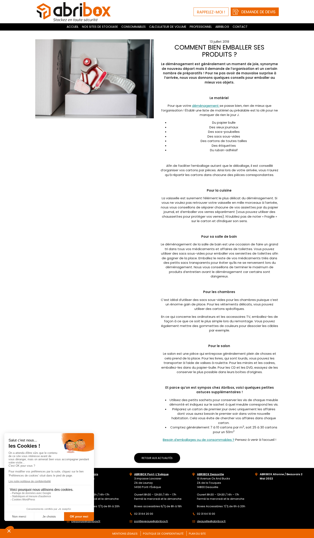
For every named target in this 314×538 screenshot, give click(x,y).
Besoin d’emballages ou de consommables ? (198, 439)
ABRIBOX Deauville (210, 474)
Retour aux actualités (157, 458)
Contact (240, 27)
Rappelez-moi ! (211, 12)
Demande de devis (258, 12)
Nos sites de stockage (100, 27)
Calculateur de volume (167, 27)
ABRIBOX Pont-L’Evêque (151, 474)
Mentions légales (125, 534)
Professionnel (201, 27)
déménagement (206, 105)
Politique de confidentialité (163, 534)
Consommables (133, 27)
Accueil (73, 27)
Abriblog (222, 27)
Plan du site (197, 534)
